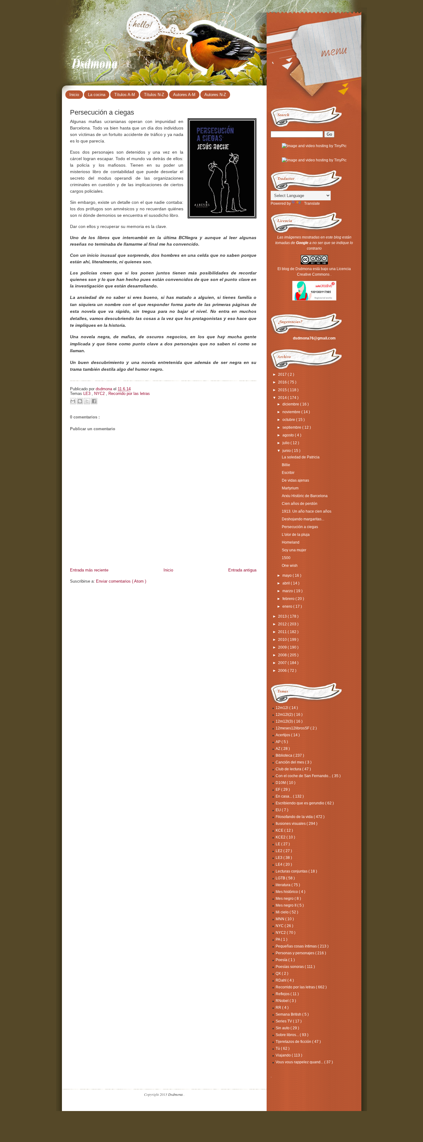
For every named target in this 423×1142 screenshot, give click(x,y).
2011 (283, 632)
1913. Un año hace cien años (306, 511)
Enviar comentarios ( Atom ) (121, 581)
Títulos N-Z (154, 94)
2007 (283, 663)
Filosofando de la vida (295, 817)
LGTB (281, 878)
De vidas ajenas (295, 480)
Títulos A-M (124, 94)
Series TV (284, 1021)
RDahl (281, 980)
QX (279, 973)
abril (286, 583)
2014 (283, 398)
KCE (280, 830)
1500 (286, 558)
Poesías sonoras (290, 967)
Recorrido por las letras (129, 393)
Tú (278, 1048)
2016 (283, 382)
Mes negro (285, 898)
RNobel (283, 1001)
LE (278, 844)
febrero (288, 599)
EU (279, 810)
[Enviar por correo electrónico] (73, 401)
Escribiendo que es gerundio (300, 803)
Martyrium (290, 488)
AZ (278, 748)
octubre (289, 420)
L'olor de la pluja (296, 534)
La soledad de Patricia (301, 457)
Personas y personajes (295, 953)
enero (287, 606)
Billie (286, 465)
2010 (283, 639)
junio (287, 450)
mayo (287, 575)
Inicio (74, 94)
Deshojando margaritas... (303, 519)
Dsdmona (95, 62)
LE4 (279, 864)
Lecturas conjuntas (292, 871)
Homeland (290, 542)
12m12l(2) (285, 714)
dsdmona (104, 389)
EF (278, 789)
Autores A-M (184, 94)
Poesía (282, 960)
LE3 (87, 393)
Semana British (289, 1014)
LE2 (279, 851)
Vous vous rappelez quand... (300, 1062)
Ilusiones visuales (291, 823)
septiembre (292, 427)
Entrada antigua (242, 570)
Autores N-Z (215, 94)
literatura (283, 885)
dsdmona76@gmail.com (314, 338)
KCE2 (281, 837)
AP (278, 742)
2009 (283, 647)
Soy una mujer (294, 550)
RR (279, 1007)
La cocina (96, 94)
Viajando (284, 1055)
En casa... (284, 796)
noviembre (291, 412)
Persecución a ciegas (300, 527)
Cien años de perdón (299, 503)
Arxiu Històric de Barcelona (305, 496)
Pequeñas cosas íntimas (297, 946)
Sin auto (283, 1028)
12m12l (282, 708)
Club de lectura (289, 769)
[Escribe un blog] (80, 401)
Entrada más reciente (89, 570)
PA (278, 939)
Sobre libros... (288, 1035)
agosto (288, 435)
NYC (280, 926)
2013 (283, 616)
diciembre (291, 404)
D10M (281, 783)
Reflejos (283, 994)
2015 (283, 390)
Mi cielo (283, 912)
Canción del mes (290, 762)
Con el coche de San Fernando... (304, 776)
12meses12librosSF (293, 728)
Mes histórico (287, 892)
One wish (290, 565)
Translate (312, 203)
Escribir (288, 472)
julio (286, 443)
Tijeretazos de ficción (294, 1041)
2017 (283, 374)
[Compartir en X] (87, 401)
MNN (280, 919)
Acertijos (283, 735)
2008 (283, 655)
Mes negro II (286, 905)
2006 (283, 670)
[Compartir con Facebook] (94, 401)
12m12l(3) (285, 721)
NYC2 (100, 393)
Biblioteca (284, 755)
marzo (288, 591)
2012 (283, 624)
